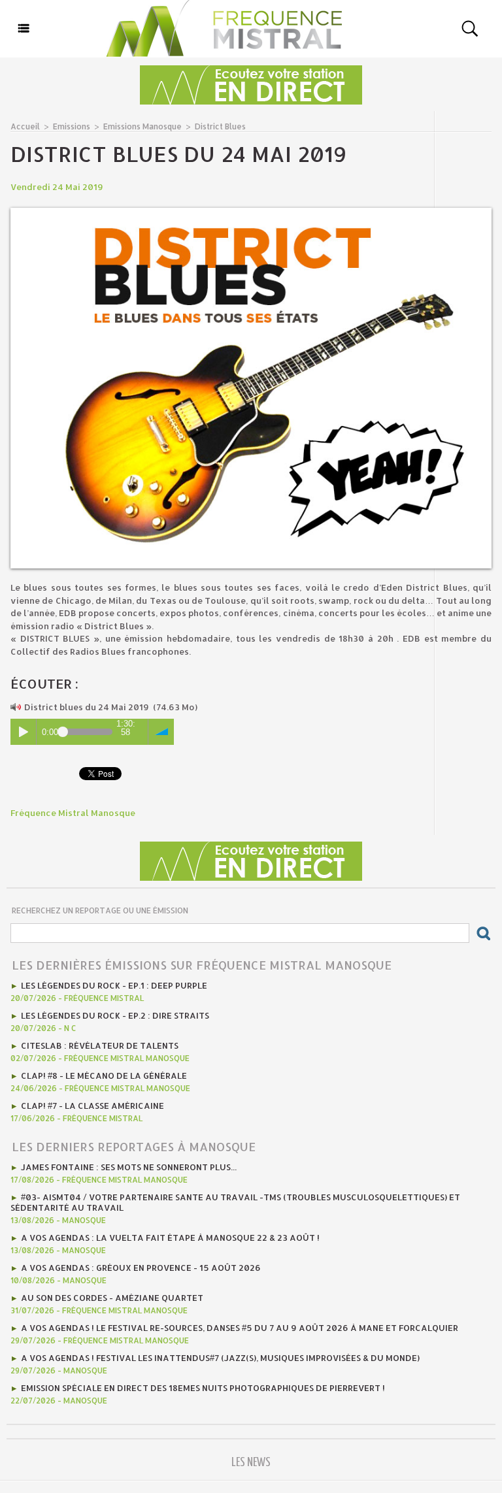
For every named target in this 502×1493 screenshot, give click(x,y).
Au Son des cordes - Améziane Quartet (112, 1297)
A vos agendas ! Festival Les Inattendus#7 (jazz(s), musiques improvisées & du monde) (220, 1358)
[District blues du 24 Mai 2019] (251, 212)
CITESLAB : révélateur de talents (99, 1045)
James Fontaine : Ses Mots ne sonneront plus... (129, 1167)
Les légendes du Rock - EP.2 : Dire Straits (115, 1015)
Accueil (25, 126)
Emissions (71, 126)
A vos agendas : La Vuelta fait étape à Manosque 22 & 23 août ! (170, 1237)
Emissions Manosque (142, 126)
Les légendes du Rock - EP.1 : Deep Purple (114, 985)
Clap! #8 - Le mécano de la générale (104, 1075)
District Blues (220, 126)
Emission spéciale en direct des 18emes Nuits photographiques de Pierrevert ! (203, 1388)
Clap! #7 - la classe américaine (92, 1105)
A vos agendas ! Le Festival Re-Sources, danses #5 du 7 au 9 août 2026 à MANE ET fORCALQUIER (239, 1327)
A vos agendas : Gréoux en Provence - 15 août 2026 (141, 1267)
